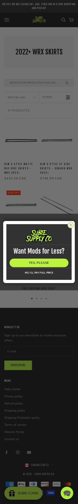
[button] (67, 493)
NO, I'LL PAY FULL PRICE (39, 272)
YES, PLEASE (39, 263)
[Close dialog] (71, 225)
